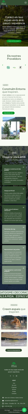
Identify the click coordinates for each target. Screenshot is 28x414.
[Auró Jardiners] (3, 2)
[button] (2, 65)
